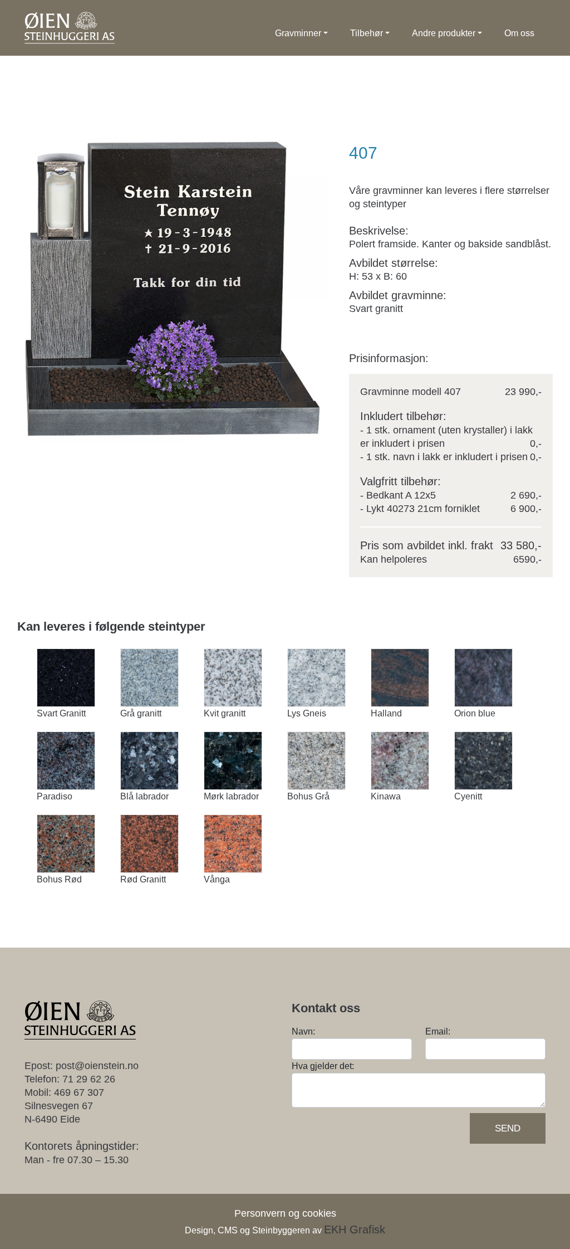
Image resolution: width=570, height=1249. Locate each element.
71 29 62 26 (88, 1079)
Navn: (303, 1031)
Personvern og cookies (285, 1213)
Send (507, 1128)
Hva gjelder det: (323, 1066)
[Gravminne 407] (172, 289)
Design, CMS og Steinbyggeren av (285, 1230)
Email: (437, 1031)
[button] (301, 33)
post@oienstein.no (97, 1065)
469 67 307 (79, 1092)
